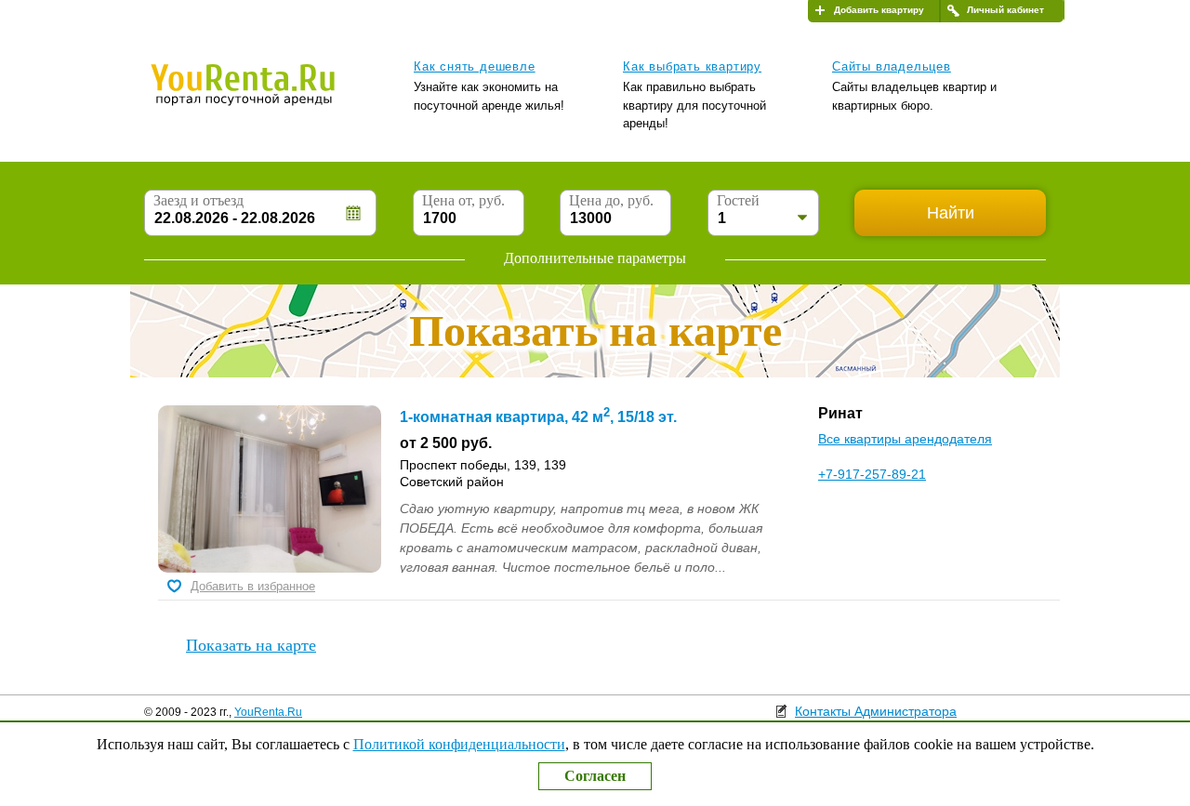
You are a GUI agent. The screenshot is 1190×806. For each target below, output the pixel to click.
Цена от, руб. (463, 200)
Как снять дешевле (475, 66)
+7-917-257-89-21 (872, 474)
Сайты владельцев (891, 66)
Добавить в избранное (253, 586)
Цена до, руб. (611, 200)
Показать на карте (251, 645)
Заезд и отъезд (198, 200)
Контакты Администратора (876, 711)
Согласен (595, 776)
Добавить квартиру (879, 10)
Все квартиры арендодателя (905, 438)
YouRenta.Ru (268, 712)
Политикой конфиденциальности (459, 744)
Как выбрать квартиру (692, 66)
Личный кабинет (1005, 10)
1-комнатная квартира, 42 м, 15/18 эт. (538, 417)
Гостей (738, 200)
